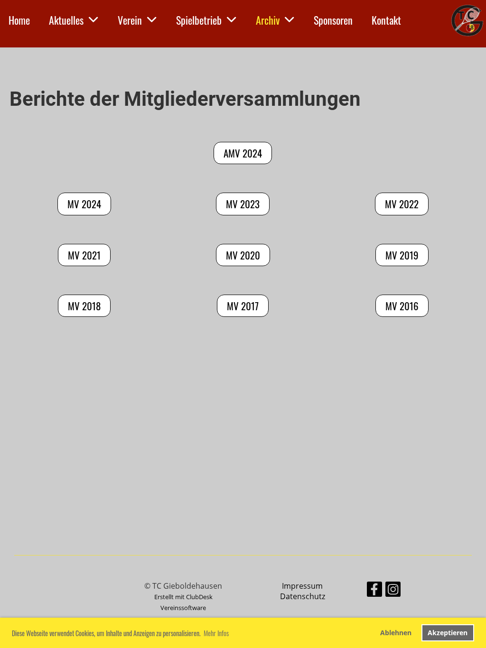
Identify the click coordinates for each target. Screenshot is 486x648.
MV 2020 (243, 255)
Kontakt (386, 20)
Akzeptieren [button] (447, 632)
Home (19, 20)
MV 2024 (84, 203)
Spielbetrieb (199, 20)
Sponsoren (333, 20)
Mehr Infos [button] (216, 633)
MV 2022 (402, 203)
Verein (130, 20)
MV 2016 (402, 305)
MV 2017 (243, 305)
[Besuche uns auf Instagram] (393, 591)
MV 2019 (402, 255)
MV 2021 (84, 255)
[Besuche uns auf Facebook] (374, 591)
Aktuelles (66, 20)
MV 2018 (84, 305)
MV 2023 (243, 203)
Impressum (302, 586)
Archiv (268, 20)
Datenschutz (302, 596)
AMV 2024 (243, 153)
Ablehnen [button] (395, 632)
